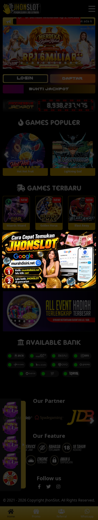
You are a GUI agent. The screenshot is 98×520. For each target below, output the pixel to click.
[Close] (90, 238)
